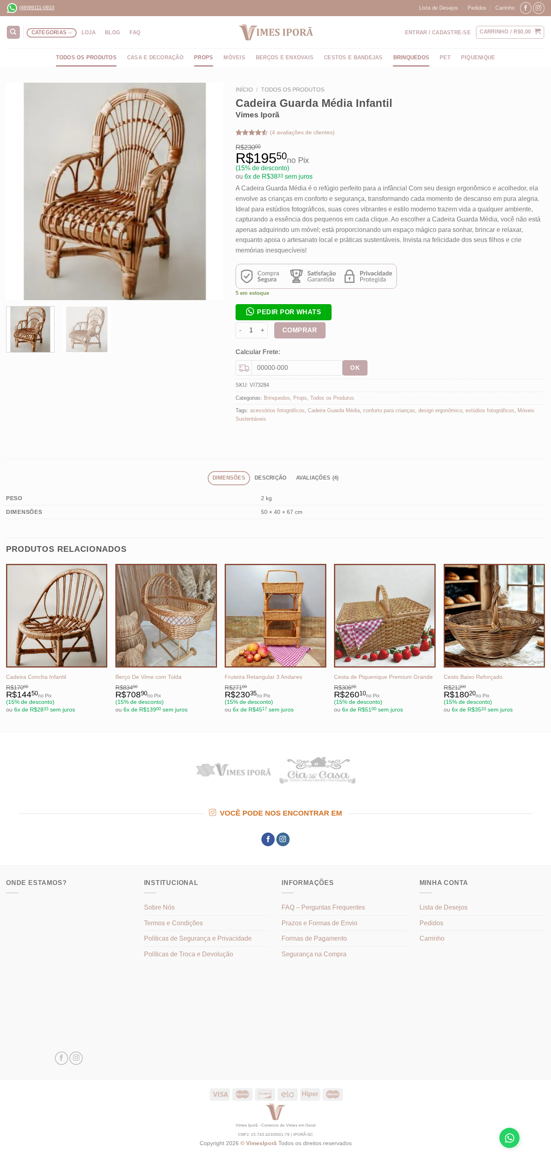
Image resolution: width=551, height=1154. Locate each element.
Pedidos (477, 8)
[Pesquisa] (13, 32)
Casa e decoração (155, 57)
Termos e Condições (173, 923)
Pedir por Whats (289, 312)
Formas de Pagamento (314, 938)
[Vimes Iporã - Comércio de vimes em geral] (275, 32)
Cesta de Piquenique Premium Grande (383, 677)
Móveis (234, 57)
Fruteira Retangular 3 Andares (263, 677)
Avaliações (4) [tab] (317, 478)
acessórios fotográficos (277, 410)
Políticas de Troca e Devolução (188, 954)
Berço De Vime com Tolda (148, 677)
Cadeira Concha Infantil (36, 677)
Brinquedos (411, 57)
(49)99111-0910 (36, 7)
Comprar (299, 330)
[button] (284, 311)
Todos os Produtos (86, 57)
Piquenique (478, 57)
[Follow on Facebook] (526, 8)
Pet (445, 57)
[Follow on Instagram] (539, 8)
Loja (88, 32)
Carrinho (505, 8)
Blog (112, 32)
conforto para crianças (389, 410)
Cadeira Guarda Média (334, 410)
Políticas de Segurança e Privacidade (198, 938)
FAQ (134, 32)
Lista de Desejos (438, 8)
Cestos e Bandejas (353, 57)
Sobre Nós (159, 907)
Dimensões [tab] (229, 478)
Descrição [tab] (270, 478)
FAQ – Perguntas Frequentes (323, 907)
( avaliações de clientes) (302, 132)
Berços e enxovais (284, 57)
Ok (355, 367)
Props (203, 57)
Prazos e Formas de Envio (319, 923)
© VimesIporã (259, 1143)
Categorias (49, 32)
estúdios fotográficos (489, 410)
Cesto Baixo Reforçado (473, 677)
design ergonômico (440, 410)
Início (244, 90)
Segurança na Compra (314, 954)
